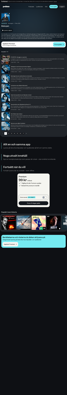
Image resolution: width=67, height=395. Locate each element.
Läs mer (55, 1)
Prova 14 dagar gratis (33, 203)
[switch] (44, 197)
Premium (22, 177)
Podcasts (31, 6)
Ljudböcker (39, 6)
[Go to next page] (26, 133)
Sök (46, 6)
